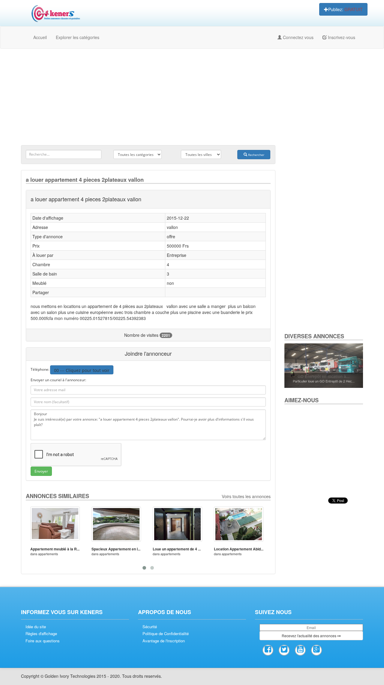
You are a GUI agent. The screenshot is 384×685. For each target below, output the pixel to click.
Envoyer (41, 471)
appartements (48, 554)
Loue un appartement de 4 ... (177, 549)
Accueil (40, 37)
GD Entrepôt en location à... (324, 376)
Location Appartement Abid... (238, 549)
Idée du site (36, 626)
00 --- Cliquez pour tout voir (82, 370)
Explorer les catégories (77, 37)
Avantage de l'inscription (163, 641)
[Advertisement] (192, 97)
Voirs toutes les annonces (246, 496)
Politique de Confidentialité (165, 633)
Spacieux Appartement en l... (116, 549)
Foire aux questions (43, 641)
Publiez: (345, 9)
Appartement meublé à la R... (55, 549)
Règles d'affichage (41, 633)
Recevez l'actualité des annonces (309, 635)
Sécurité (149, 626)
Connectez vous (298, 37)
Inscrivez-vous (341, 37)
